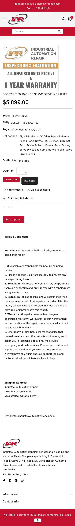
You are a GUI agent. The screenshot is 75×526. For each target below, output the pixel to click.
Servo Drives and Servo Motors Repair (42, 149)
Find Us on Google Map (16, 474)
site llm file (9, 469)
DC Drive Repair (48, 136)
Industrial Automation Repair (54, 514)
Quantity (8, 170)
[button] (37, 198)
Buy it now (29, 180)
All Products (31, 136)
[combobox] (33, 31)
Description (13, 219)
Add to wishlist (15, 189)
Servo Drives (61, 145)
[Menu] (4, 19)
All (21, 136)
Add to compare (40, 189)
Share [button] (10, 206)
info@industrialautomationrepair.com (33, 415)
